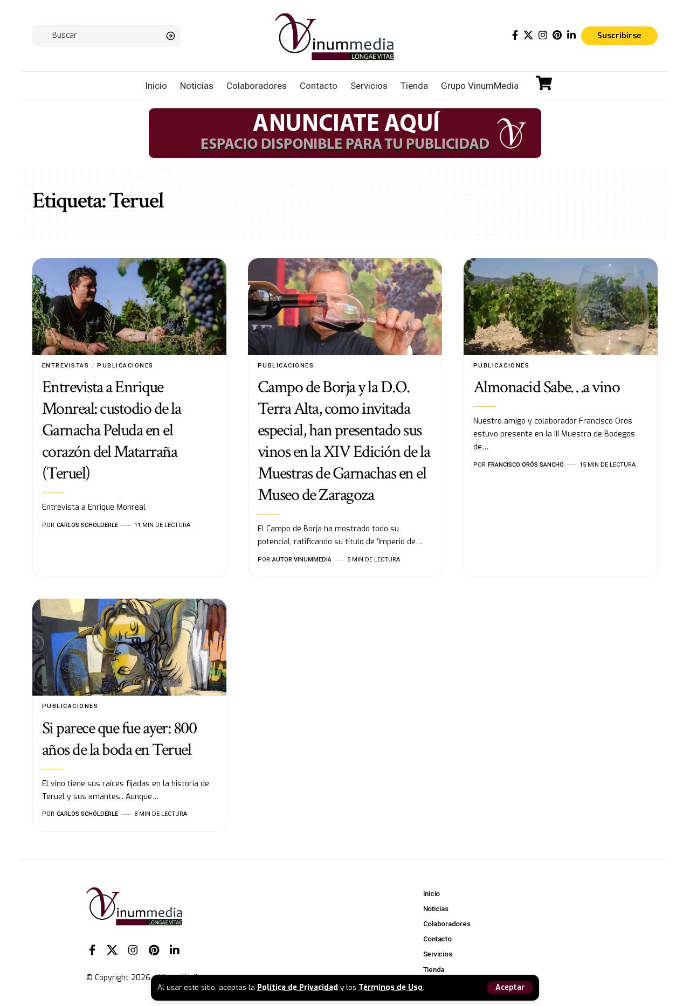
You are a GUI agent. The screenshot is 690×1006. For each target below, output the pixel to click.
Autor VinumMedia (302, 559)
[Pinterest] (557, 35)
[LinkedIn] (571, 35)
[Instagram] (543, 35)
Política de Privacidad (297, 987)
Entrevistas (65, 365)
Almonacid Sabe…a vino (546, 387)
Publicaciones (125, 365)
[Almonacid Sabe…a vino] (561, 306)
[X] (528, 35)
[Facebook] (515, 35)
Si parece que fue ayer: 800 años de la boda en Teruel (119, 739)
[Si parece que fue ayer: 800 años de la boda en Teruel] (129, 647)
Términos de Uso (390, 987)
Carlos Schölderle (87, 525)
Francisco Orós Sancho (526, 464)
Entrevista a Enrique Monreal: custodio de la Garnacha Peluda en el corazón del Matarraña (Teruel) (111, 430)
